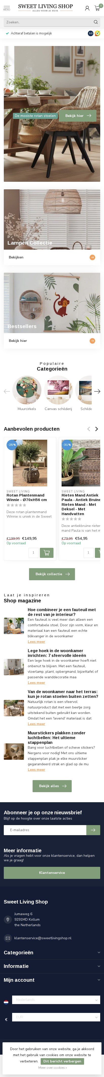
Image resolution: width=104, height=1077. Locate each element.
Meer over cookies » (52, 1067)
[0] (97, 8)
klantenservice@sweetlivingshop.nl (42, 938)
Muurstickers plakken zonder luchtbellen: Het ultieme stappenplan (57, 738)
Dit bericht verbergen (62, 1061)
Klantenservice (52, 872)
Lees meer (36, 641)
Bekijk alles (49, 786)
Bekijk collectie (49, 574)
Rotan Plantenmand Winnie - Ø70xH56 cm (27, 497)
